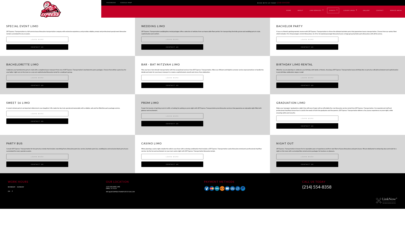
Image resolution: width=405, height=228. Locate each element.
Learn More (37, 39)
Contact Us (37, 47)
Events (332, 10)
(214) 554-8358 (283, 2)
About (300, 10)
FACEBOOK (111, 2)
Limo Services (315, 10)
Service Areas (396, 10)
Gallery (366, 10)
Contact (380, 10)
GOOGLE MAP (126, 2)
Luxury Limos (349, 10)
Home (288, 10)
